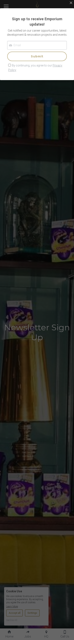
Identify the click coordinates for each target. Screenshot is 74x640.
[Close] (71, 3)
